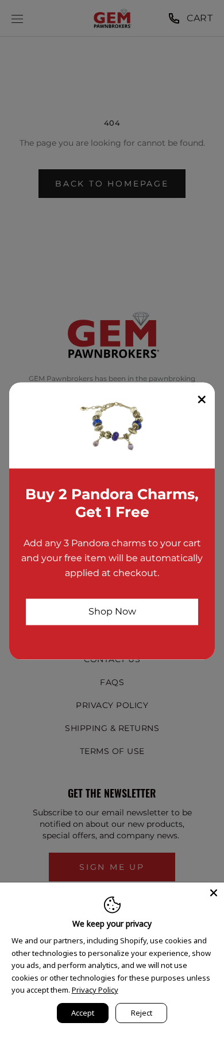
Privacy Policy (95, 990)
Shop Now (112, 611)
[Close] (213, 893)
